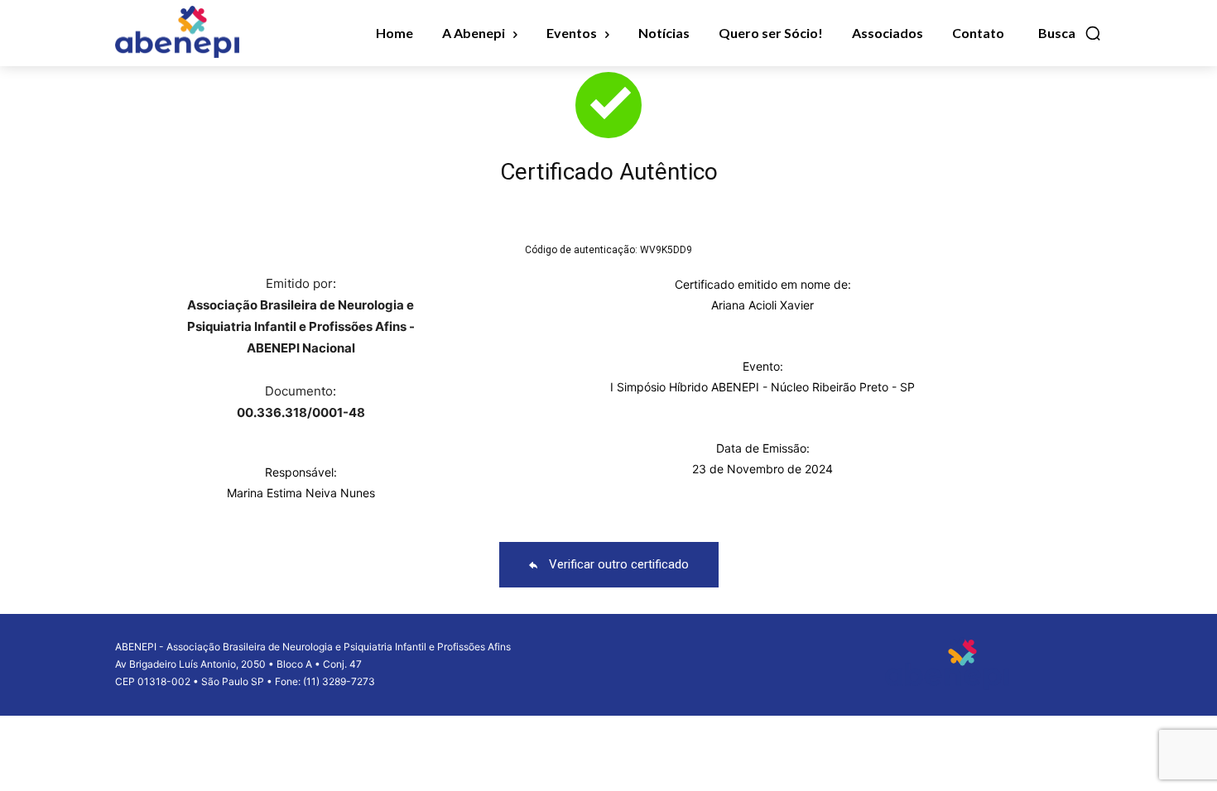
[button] (1070, 33)
